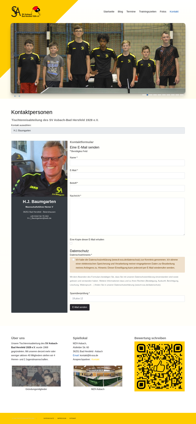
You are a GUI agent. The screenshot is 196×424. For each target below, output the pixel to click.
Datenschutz (49, 418)
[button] (144, 94)
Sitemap (72, 418)
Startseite (108, 11)
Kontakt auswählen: (21, 125)
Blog (120, 11)
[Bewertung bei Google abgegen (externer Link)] (159, 366)
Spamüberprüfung (80, 293)
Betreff (74, 183)
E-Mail (74, 170)
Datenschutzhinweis (81, 255)
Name (73, 157)
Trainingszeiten (147, 11)
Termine (131, 11)
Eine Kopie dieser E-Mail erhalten (87, 239)
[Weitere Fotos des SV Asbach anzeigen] (36, 376)
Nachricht (75, 196)
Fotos (163, 11)
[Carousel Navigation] (98, 96)
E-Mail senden (79, 307)
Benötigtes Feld (78, 151)
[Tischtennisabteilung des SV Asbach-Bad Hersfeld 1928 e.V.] (26, 11)
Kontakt (174, 11)
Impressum (61, 418)
